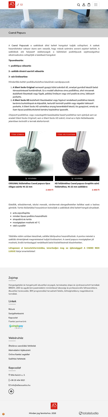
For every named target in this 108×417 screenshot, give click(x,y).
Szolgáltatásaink (16, 313)
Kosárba (32, 178)
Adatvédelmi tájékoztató (20, 350)
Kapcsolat (13, 317)
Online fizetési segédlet (19, 354)
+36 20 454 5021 (17, 380)
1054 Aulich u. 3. (17, 375)
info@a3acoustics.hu (20, 385)
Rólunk (12, 309)
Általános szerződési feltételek (22, 345)
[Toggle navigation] (95, 4)
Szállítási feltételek (17, 358)
